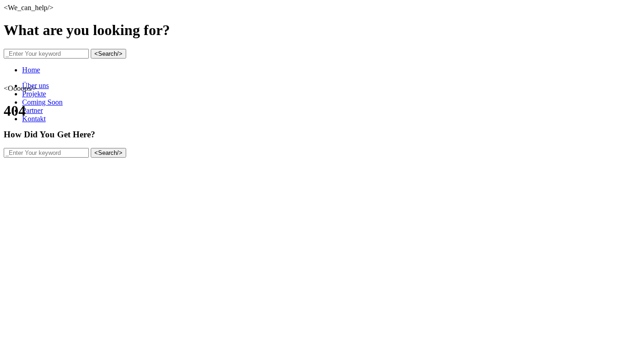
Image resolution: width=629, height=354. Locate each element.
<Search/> (108, 53)
